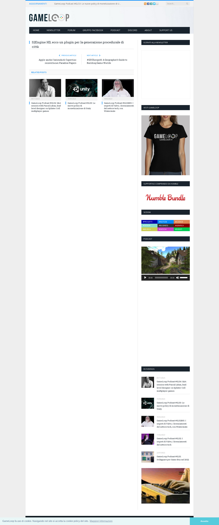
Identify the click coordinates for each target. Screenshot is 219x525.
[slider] (184, 277)
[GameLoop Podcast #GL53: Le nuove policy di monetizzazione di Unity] (81, 89)
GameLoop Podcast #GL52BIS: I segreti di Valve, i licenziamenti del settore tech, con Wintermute (119, 107)
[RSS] (145, 3)
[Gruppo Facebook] (151, 3)
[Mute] (177, 277)
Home (36, 30)
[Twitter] (154, 3)
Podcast (115, 30)
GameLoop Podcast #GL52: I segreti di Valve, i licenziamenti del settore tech (172, 441)
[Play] (145, 277)
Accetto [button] (204, 521)
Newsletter (53, 30)
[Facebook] (148, 3)
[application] (165, 278)
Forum (71, 30)
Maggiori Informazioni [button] (101, 521)
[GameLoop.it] (49, 17)
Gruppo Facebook (93, 30)
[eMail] (157, 3)
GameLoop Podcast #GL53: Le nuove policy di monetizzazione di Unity (88, 3)
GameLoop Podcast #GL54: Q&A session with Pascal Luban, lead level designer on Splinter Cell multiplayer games (46, 107)
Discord (132, 30)
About (148, 30)
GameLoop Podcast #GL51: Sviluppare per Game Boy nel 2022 (173, 458)
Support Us (165, 30)
